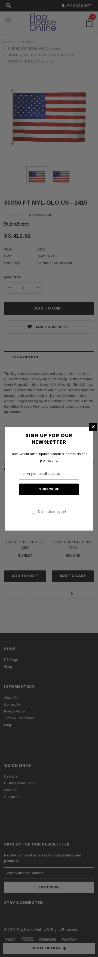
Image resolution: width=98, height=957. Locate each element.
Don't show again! (52, 512)
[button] (93, 427)
